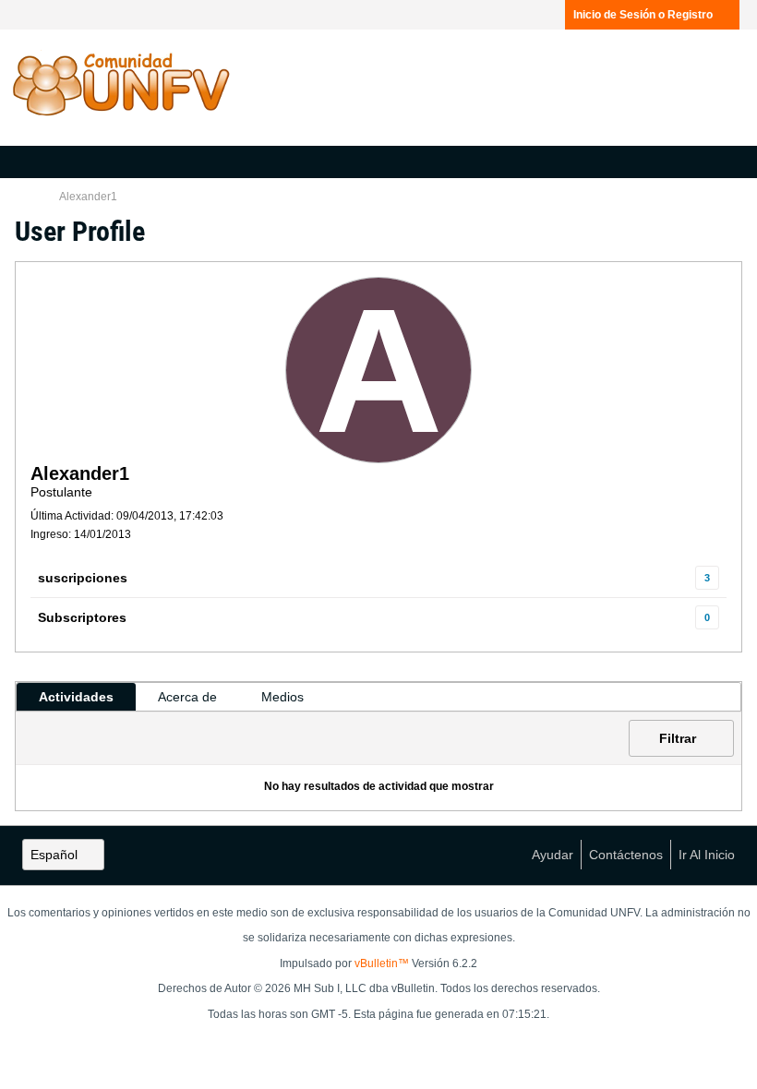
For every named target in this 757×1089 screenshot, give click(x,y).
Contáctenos (626, 854)
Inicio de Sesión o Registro (643, 14)
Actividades (76, 696)
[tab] (76, 697)
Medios (282, 696)
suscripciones (82, 577)
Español (54, 854)
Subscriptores (82, 617)
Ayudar (552, 854)
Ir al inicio (707, 854)
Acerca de (187, 696)
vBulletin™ (381, 963)
